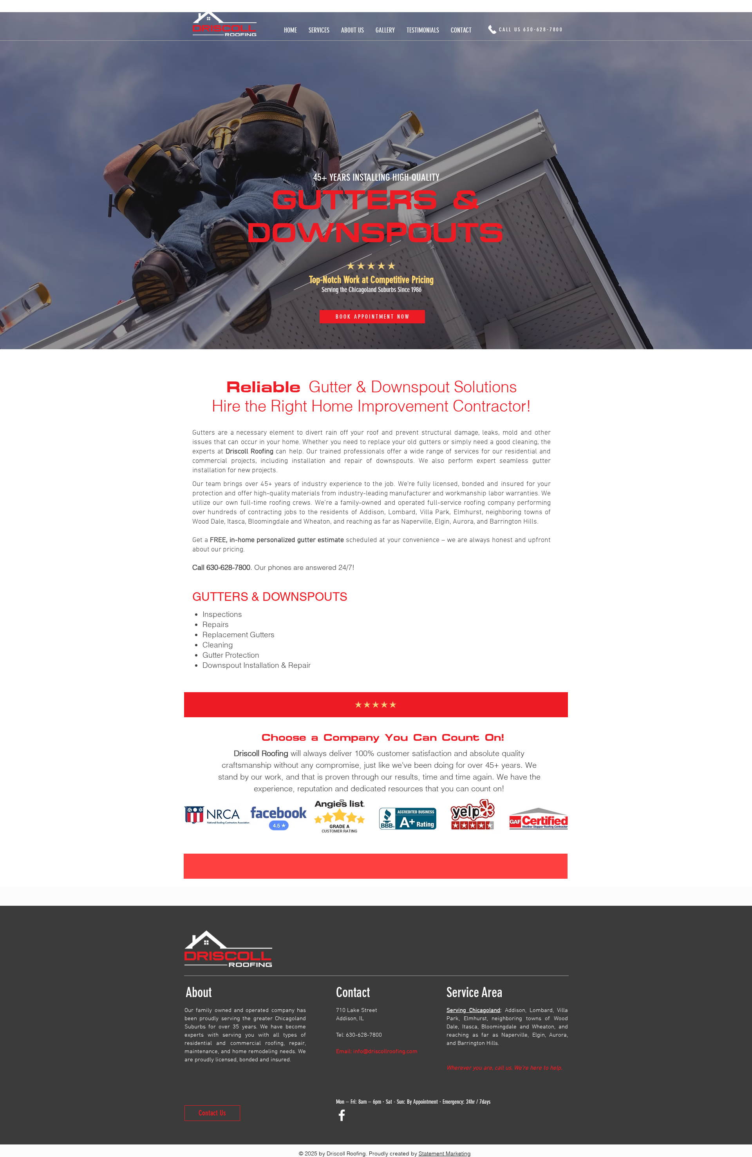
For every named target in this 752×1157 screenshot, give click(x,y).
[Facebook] (341, 1115)
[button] (319, 30)
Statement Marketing (445, 1153)
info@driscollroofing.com (385, 1051)
